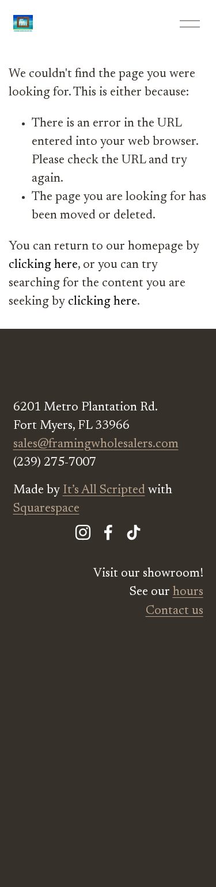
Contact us (174, 611)
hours (188, 592)
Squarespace (46, 508)
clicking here (43, 265)
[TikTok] (134, 532)
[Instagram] (83, 532)
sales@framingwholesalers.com (96, 444)
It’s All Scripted (104, 490)
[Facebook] (108, 532)
